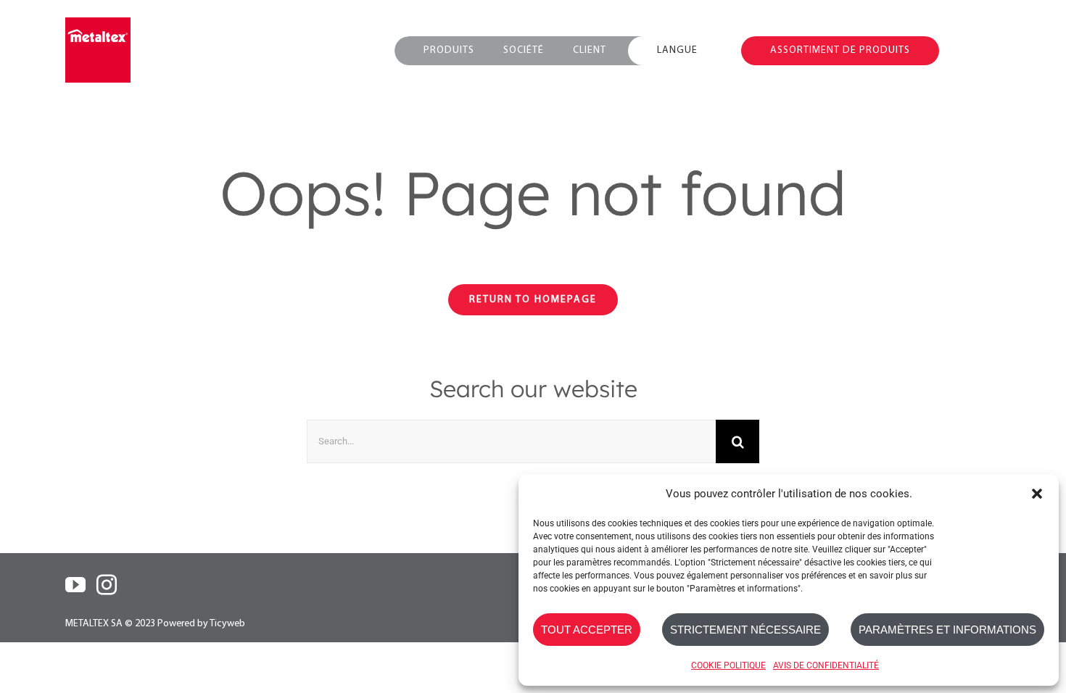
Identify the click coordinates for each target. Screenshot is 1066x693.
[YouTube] (75, 585)
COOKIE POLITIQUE (728, 665)
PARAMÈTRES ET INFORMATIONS (947, 629)
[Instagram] (106, 585)
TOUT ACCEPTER (586, 629)
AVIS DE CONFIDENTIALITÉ (826, 665)
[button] (1037, 493)
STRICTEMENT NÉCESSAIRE (745, 629)
